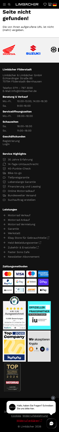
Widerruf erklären (28, 420)
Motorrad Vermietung (21, 224)
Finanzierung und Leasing (24, 186)
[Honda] (9, 50)
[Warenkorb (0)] (49, 4)
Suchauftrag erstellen (22, 199)
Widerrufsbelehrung (35, 415)
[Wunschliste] (45, 4)
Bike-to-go (15, 173)
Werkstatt (14, 233)
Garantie (13, 228)
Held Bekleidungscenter (23, 242)
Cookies (16, 415)
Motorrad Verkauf (19, 215)
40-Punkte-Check (19, 168)
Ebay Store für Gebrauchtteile (27, 237)
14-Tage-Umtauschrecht (23, 164)
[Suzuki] (33, 50)
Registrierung (11, 141)
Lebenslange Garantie (22, 181)
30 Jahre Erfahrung (20, 159)
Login (6, 144)
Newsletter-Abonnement (23, 256)
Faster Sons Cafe (19, 252)
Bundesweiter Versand (22, 195)
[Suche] (9, 4)
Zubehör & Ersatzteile (22, 247)
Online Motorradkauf (21, 190)
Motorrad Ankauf (19, 219)
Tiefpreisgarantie (18, 177)
